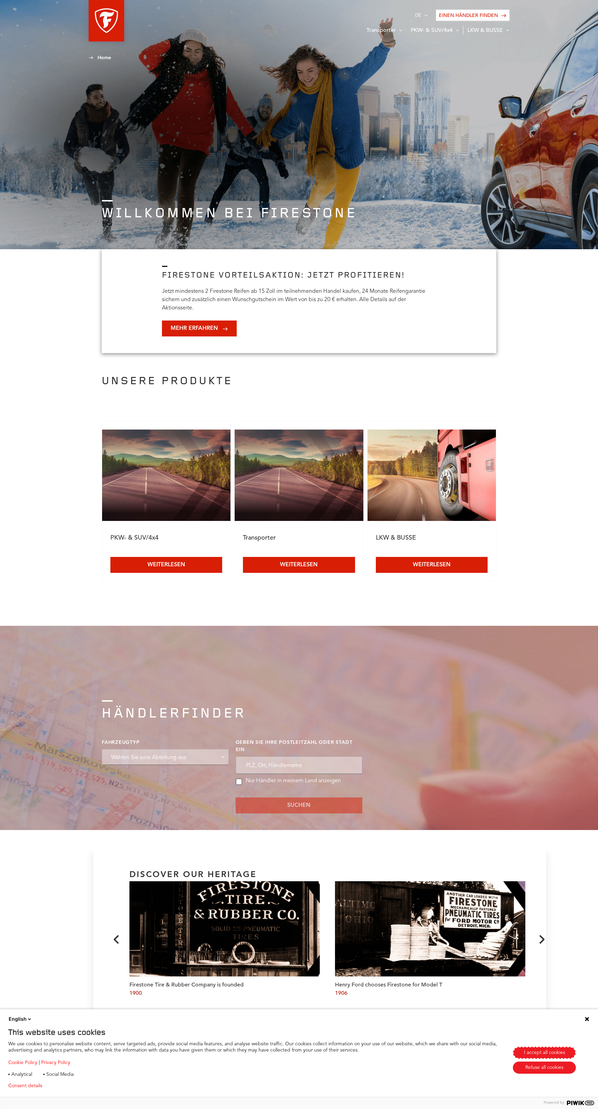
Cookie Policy (22, 1062)
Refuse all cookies (544, 1067)
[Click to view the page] (166, 477)
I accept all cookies (544, 1052)
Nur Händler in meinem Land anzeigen (293, 781)
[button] (106, 21)
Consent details (25, 1085)
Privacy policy (68, 1085)
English (18, 1019)
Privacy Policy (55, 1062)
